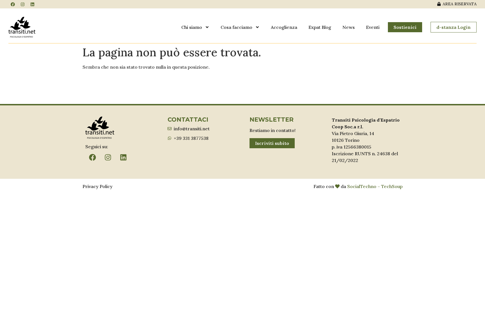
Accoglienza (284, 27)
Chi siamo (191, 27)
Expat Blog (319, 27)
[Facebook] (12, 4)
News (348, 27)
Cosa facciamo (236, 27)
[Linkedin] (32, 4)
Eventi (372, 27)
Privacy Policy (98, 186)
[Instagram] (22, 4)
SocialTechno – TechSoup (374, 186)
